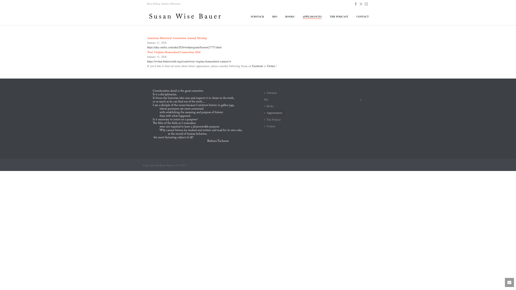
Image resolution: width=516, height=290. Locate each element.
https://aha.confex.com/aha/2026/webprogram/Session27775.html (184, 47)
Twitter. (271, 66)
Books (289, 16)
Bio (274, 16)
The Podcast (339, 16)
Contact (362, 16)
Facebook (257, 66)
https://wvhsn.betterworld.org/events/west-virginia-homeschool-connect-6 (189, 61)
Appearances (312, 16)
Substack (257, 16)
